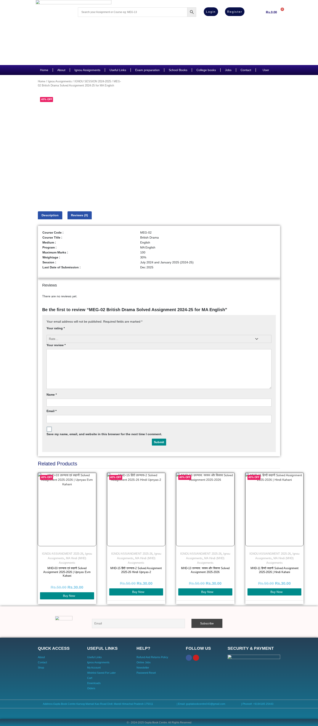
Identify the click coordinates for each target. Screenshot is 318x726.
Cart (89, 678)
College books (206, 70)
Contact (246, 70)
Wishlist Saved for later (101, 672)
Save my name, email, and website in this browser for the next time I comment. (104, 434)
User (266, 70)
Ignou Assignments (87, 70)
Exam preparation (147, 70)
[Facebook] (189, 658)
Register (235, 11)
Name (52, 394)
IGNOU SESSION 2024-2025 (92, 81)
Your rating (56, 328)
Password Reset (146, 672)
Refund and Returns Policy (152, 657)
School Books (178, 70)
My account (94, 667)
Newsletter (143, 667)
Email (51, 411)
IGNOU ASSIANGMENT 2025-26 (62, 553)
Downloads (94, 683)
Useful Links (117, 70)
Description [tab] (50, 215)
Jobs (228, 70)
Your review (56, 345)
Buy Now (69, 595)
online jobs (144, 662)
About (61, 70)
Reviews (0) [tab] (79, 215)
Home (44, 70)
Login (211, 11)
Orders (91, 688)
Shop (41, 667)
